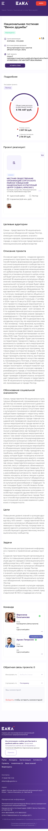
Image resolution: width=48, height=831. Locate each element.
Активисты (37, 760)
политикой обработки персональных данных (22, 748)
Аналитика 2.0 (17, 763)
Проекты (10, 10)
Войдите (10, 700)
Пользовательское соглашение (22, 825)
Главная (4, 10)
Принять (11, 752)
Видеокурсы (7, 767)
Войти (41, 3)
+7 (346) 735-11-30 (8, 778)
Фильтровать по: (11, 674)
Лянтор (8, 88)
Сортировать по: (11, 683)
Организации (25, 760)
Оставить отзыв (15, 65)
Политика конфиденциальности (23, 823)
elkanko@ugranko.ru (9, 781)
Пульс (4, 760)
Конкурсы (13, 760)
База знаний (30, 763)
